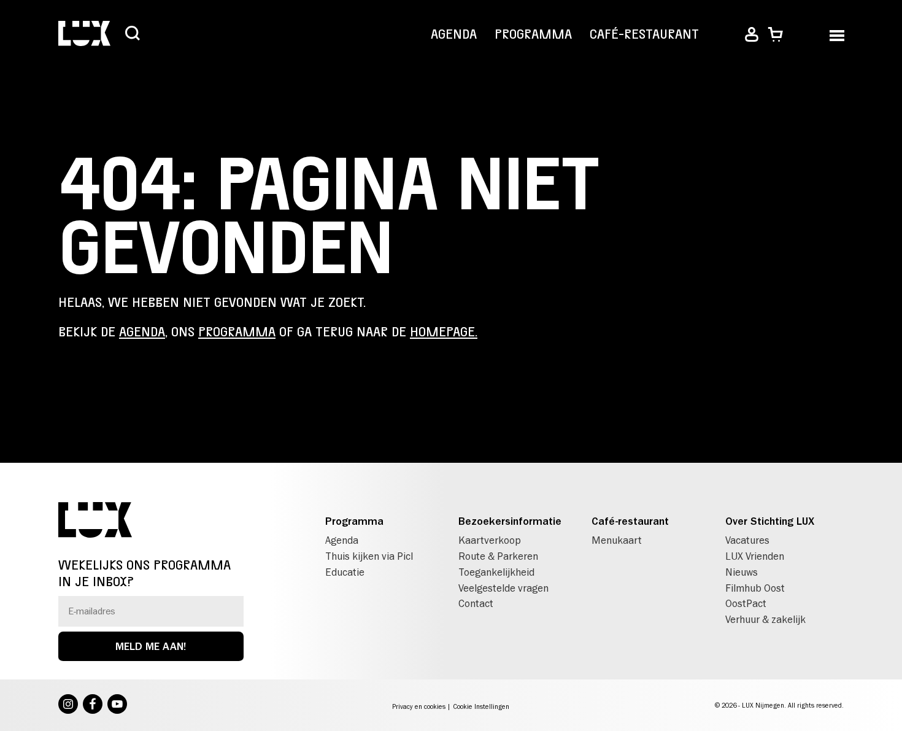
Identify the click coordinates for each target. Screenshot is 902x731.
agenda (142, 332)
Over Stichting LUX (769, 521)
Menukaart (617, 540)
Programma (533, 34)
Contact (475, 603)
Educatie (344, 572)
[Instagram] (68, 705)
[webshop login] (751, 34)
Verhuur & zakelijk (765, 619)
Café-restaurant (644, 34)
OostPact (745, 603)
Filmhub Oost (755, 588)
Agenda (454, 34)
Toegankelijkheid (496, 572)
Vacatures (747, 540)
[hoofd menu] (836, 34)
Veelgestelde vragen (503, 588)
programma (237, 332)
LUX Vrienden (754, 556)
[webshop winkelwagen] (775, 34)
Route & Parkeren (498, 556)
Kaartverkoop (489, 540)
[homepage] (84, 34)
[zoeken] (132, 34)
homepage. (443, 332)
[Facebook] (92, 705)
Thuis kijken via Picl (369, 556)
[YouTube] (117, 705)
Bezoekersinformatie (509, 521)
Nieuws (741, 572)
